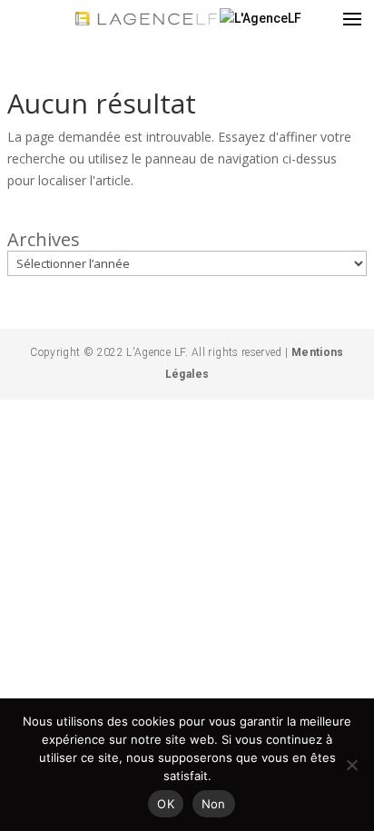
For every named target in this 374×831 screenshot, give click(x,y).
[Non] (351, 765)
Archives (43, 240)
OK (165, 803)
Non (214, 803)
